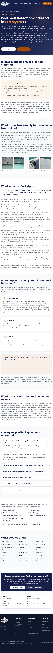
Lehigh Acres (40, 541)
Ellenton (38, 547)
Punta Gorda (5, 561)
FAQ (29, 630)
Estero (21, 541)
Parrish (38, 550)
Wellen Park (22, 558)
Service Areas (23, 3)
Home (10, 3)
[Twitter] (5, 626)
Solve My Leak (47, 3)
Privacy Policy (45, 621)
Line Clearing (34, 513)
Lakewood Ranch (6, 550)
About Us (30, 621)
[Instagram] (8, 626)
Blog (30, 3)
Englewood (4, 552)
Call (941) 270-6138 (8, 49)
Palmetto (21, 550)
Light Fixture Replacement (38, 515)
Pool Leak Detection (9, 510)
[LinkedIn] (1, 626)
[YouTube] (5, 629)
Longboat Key (23, 552)
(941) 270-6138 (7, 598)
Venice (3, 558)
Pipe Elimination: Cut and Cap (12, 515)
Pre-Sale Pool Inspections (11, 513)
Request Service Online (34, 587)
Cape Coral (4, 541)
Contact (35, 3)
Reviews (43, 624)
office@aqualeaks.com (33, 598)
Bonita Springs (40, 544)
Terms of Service (46, 630)
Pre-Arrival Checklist (33, 633)
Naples (38, 561)
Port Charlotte (40, 558)
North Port (22, 555)
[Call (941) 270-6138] (40, 3)
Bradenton (22, 547)
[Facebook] (1, 629)
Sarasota (39, 555)
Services (15, 3)
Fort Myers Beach (24, 544)
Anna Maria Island (6, 547)
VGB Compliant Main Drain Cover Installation (13, 519)
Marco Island (23, 561)
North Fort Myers (6, 544)
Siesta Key (4, 555)
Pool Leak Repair (35, 510)
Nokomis (39, 552)
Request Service (24, 49)
